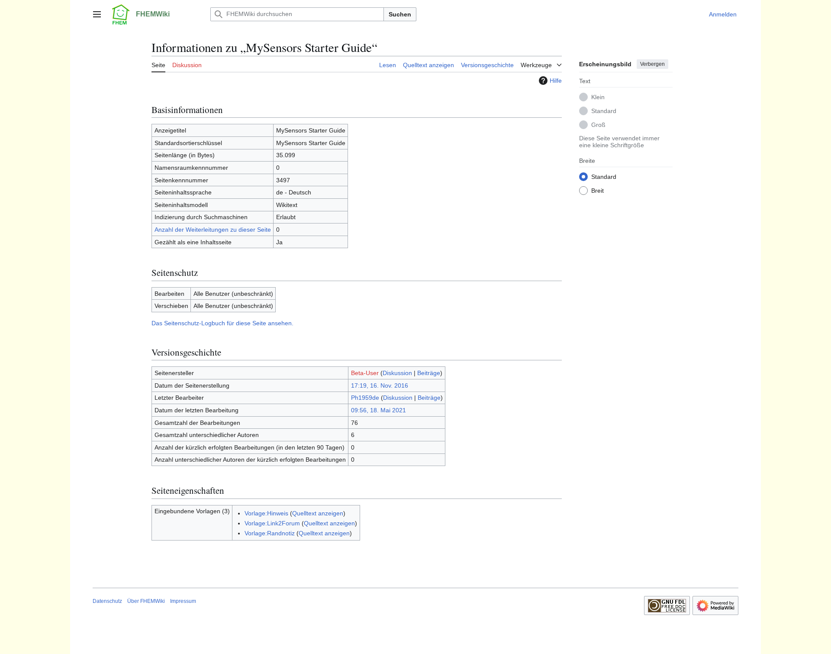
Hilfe (556, 80)
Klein (598, 96)
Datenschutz (107, 601)
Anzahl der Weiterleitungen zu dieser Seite (213, 229)
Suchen (400, 14)
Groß (598, 124)
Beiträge (428, 372)
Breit (597, 190)
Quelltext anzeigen (317, 513)
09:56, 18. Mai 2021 (378, 410)
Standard (603, 110)
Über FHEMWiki (146, 601)
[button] (97, 14)
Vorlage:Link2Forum (272, 523)
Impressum (183, 601)
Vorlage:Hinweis (266, 513)
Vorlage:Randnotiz (270, 533)
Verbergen (652, 64)
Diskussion (397, 372)
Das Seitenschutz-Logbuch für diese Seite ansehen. (222, 323)
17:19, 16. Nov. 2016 (379, 385)
